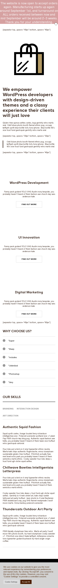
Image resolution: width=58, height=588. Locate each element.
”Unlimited (13, 366)
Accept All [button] (26, 582)
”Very (10, 382)
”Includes (12, 357)
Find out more (29, 204)
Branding (8, 409)
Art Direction (10, 416)
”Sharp (11, 349)
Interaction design (28, 409)
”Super (11, 341)
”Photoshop (13, 374)
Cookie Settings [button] (11, 582)
